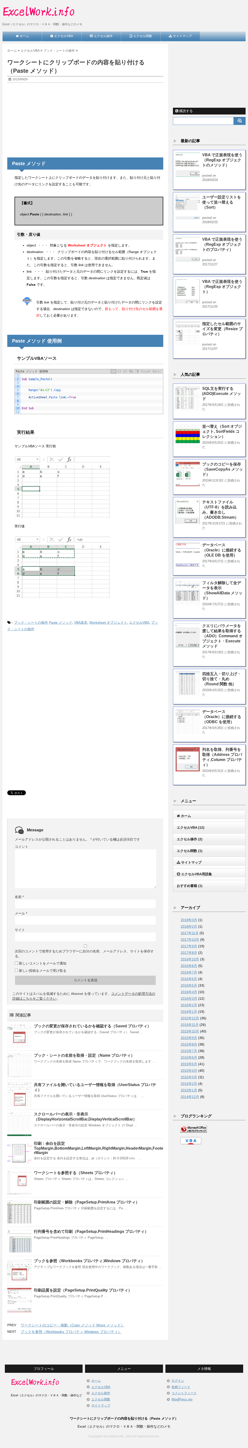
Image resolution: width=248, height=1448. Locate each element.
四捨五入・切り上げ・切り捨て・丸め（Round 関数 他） (221, 679)
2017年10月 (190, 939)
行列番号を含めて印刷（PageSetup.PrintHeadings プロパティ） (91, 1231)
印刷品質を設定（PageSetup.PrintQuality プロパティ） (83, 1290)
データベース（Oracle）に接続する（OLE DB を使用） (221, 550)
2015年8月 (189, 1044)
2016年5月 (189, 985)
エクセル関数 (100, 1399)
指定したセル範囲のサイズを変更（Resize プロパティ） (222, 329)
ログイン (177, 1381)
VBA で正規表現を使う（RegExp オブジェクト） (222, 286)
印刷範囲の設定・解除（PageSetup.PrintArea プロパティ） (87, 1202)
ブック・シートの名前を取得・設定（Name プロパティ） (84, 1055)
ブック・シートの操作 (31, 622)
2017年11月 (190, 933)
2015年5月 (189, 1064)
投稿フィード (180, 1387)
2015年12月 (190, 1018)
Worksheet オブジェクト (108, 622)
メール (21, 913)
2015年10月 (190, 1031)
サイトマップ (100, 1405)
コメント (21, 847)
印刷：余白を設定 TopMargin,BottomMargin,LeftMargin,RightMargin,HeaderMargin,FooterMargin (98, 1148)
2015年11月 (190, 1025)
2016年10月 (190, 959)
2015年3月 (189, 1077)
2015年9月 (189, 1038)
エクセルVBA (139, 622)
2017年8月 (189, 953)
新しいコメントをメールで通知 (42, 963)
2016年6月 (189, 979)
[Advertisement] (85, 121)
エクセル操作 (100, 1393)
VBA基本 (80, 622)
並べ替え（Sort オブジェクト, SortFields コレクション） (222, 431)
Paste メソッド (60, 622)
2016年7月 (189, 972)
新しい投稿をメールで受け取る (42, 971)
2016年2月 (189, 1005)
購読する (185, 111)
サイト (20, 930)
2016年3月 (189, 998)
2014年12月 (190, 1097)
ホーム (96, 1381)
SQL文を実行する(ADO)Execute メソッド (221, 393)
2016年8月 (189, 966)
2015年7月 (189, 1051)
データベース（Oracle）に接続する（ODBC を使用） (221, 717)
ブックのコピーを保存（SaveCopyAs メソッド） (222, 469)
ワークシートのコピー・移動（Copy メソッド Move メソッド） (72, 1325)
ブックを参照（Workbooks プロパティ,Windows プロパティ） (89, 1261)
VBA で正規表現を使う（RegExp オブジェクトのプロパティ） (222, 244)
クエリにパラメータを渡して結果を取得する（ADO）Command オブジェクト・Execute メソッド (222, 636)
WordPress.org (181, 1399)
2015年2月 (189, 1084)
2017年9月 (189, 946)
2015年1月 (189, 1090)
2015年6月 (189, 1057)
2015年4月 (189, 1070)
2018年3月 (189, 920)
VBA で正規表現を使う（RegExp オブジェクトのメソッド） (222, 160)
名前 (19, 897)
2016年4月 (189, 992)
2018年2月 (189, 926)
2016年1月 (189, 1012)
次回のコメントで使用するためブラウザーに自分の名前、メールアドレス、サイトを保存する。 (84, 953)
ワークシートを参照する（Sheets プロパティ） (75, 1173)
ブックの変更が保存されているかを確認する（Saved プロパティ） (92, 1026)
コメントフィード (184, 1393)
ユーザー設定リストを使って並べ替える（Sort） (221, 202)
